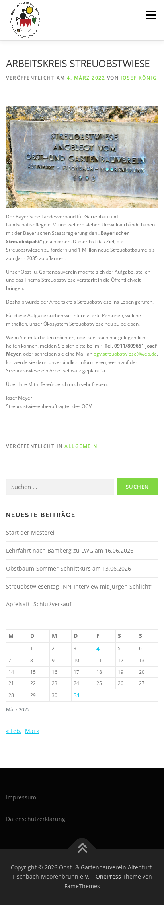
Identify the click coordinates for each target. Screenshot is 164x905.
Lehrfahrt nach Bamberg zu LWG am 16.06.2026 (69, 550)
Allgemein (81, 446)
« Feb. (13, 731)
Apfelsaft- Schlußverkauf (39, 604)
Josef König (139, 77)
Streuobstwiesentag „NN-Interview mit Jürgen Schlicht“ (79, 586)
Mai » (32, 731)
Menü (150, 15)
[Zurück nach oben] (82, 848)
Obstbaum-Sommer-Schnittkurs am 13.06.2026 (68, 568)
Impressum (21, 797)
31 (77, 695)
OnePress (108, 876)
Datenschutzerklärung (35, 819)
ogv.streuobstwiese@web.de (125, 353)
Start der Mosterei (30, 532)
